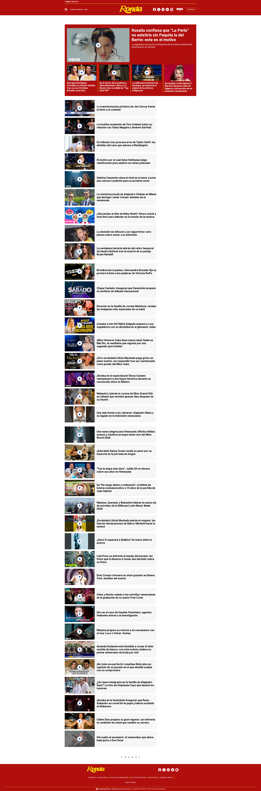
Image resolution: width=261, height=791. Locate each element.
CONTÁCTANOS (130, 782)
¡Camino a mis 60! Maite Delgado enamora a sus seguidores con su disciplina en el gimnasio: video (126, 325)
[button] (66, 9)
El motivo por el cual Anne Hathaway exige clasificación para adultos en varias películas (123, 161)
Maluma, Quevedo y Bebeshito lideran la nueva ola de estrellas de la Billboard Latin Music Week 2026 (126, 505)
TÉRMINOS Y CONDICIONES (98, 777)
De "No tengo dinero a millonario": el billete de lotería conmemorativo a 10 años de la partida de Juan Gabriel (126, 488)
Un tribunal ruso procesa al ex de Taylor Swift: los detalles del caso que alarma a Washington (126, 144)
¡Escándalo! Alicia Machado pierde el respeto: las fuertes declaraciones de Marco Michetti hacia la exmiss (126, 523)
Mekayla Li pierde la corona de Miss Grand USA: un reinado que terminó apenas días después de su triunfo (125, 396)
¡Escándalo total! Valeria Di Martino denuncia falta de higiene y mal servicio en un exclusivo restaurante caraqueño (178, 88)
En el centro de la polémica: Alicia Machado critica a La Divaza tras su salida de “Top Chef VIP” (114, 87)
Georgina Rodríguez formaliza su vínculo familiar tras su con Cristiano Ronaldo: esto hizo (81, 87)
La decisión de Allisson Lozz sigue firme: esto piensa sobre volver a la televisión (124, 233)
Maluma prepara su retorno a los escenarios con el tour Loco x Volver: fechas (125, 632)
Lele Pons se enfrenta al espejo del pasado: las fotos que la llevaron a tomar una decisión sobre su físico (125, 559)
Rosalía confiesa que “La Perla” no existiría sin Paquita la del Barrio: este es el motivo (160, 35)
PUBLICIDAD (153, 777)
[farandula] (131, 9)
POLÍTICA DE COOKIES (138, 777)
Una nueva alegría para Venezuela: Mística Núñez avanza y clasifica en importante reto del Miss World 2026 (126, 434)
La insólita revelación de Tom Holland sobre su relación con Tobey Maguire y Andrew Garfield (124, 126)
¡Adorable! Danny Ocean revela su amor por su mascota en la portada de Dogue (124, 452)
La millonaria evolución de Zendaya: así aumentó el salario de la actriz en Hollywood (145, 87)
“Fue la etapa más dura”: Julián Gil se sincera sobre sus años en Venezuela (123, 470)
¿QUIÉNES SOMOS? (166, 777)
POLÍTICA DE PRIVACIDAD (119, 777)
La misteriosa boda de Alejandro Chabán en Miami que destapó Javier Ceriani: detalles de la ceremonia (126, 197)
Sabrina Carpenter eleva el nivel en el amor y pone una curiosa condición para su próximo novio (126, 179)
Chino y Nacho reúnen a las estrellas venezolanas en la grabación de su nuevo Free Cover (126, 596)
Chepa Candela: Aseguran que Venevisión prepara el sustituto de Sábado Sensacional (126, 290)
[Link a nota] (98, 45)
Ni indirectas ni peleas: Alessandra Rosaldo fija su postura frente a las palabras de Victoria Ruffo (126, 272)
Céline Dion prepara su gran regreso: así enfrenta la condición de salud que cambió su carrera (126, 721)
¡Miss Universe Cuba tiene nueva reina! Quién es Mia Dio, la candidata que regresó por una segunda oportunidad (125, 343)
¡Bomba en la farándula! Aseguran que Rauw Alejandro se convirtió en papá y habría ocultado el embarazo (125, 703)
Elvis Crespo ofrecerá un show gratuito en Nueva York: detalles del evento (126, 577)
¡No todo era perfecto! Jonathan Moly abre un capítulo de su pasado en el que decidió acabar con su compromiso (124, 667)
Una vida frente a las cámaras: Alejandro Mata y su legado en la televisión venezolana (125, 414)
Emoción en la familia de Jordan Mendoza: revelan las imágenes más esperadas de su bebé (126, 308)
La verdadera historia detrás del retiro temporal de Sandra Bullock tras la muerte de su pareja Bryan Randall (125, 251)
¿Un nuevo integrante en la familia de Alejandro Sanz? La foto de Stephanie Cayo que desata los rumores (125, 685)
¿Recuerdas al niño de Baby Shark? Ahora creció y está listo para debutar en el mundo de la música (126, 215)
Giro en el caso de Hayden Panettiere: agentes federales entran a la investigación (124, 614)
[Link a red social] (159, 769)
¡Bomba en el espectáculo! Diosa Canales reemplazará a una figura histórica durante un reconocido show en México (124, 378)
